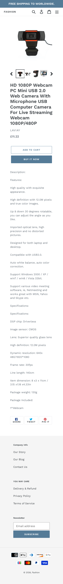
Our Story (19, 452)
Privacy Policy (22, 496)
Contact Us (20, 466)
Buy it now (31, 159)
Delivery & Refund (24, 488)
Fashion (10, 11)
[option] (20, 74)
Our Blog (18, 459)
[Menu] (57, 12)
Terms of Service (24, 503)
